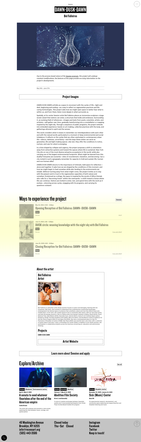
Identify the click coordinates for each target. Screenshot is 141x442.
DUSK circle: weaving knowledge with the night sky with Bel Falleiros (71, 225)
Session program (72, 76)
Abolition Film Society (66, 395)
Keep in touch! (96, 433)
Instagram (94, 422)
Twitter (93, 429)
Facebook (94, 426)
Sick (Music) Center (100, 395)
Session (70, 4)
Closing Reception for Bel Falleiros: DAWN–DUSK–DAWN (65, 246)
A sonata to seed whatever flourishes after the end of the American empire (35, 398)
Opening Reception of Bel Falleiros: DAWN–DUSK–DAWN (65, 208)
